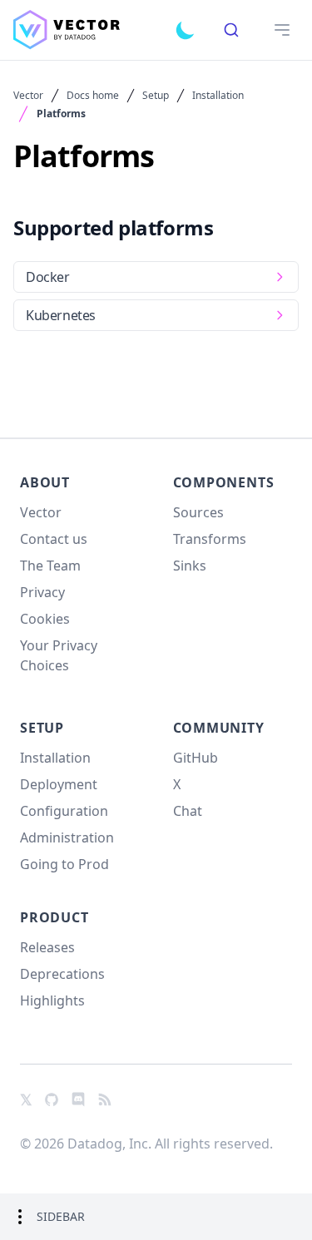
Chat (187, 811)
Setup (155, 95)
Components (224, 482)
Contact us (53, 539)
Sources (198, 512)
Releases (47, 947)
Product (54, 917)
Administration (67, 837)
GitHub (195, 757)
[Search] (231, 30)
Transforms (209, 539)
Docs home (93, 95)
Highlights (52, 1000)
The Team (50, 565)
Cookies (45, 619)
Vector (28, 95)
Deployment (58, 784)
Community (219, 728)
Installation (218, 95)
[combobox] (231, 30)
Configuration (64, 811)
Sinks (189, 565)
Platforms (61, 114)
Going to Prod (64, 864)
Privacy (42, 592)
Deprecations (62, 974)
